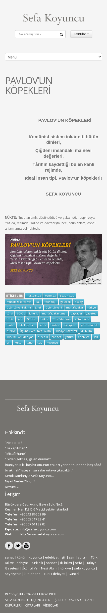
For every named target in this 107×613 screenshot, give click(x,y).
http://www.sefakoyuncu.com (42, 534)
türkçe (91, 307)
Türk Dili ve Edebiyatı (20, 337)
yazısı (43, 325)
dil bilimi (87, 331)
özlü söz (50, 295)
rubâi (10, 319)
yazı (20, 319)
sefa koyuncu (26, 325)
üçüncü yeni (54, 307)
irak (38, 302)
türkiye (11, 331)
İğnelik (33, 313)
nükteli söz (34, 295)
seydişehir (69, 325)
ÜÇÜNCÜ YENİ (41, 600)
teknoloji (50, 302)
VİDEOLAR (50, 605)
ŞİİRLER (60, 600)
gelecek (65, 302)
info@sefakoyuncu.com (38, 529)
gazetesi (91, 313)
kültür (18, 342)
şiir (8, 342)
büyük (21, 313)
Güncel (31, 319)
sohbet (56, 337)
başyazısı (76, 313)
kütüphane (82, 319)
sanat (30, 342)
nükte (44, 319)
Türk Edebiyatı (62, 319)
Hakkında (15, 432)
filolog (79, 302)
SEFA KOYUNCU (16, 600)
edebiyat (83, 337)
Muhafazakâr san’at (19, 302)
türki (10, 313)
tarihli (10, 325)
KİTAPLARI (32, 605)
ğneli (38, 307)
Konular (80, 34)
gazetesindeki (90, 325)
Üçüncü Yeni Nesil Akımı (36, 331)
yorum (69, 337)
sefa (40, 342)
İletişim (12, 494)
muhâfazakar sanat (54, 313)
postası (55, 325)
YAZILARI (75, 600)
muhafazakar (74, 307)
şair (96, 337)
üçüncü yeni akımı (19, 307)
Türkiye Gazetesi (66, 331)
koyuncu (52, 342)
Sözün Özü (67, 295)
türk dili (43, 337)
